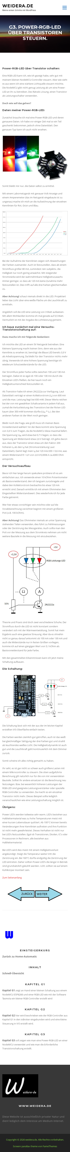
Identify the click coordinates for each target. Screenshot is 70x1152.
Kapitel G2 (8, 1015)
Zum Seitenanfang (12, 877)
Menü (64, 7)
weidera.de (17, 5)
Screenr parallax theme (25, 1146)
